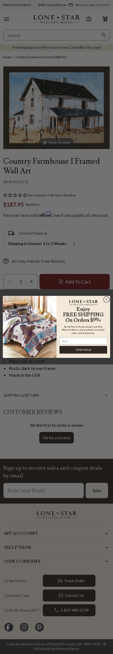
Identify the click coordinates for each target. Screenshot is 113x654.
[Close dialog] (106, 299)
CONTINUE (83, 350)
